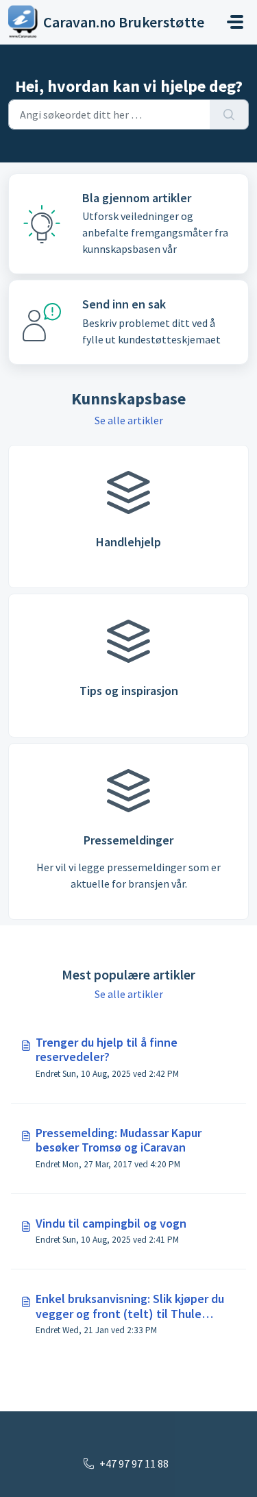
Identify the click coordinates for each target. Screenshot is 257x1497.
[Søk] (229, 114)
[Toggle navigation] (235, 22)
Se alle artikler (129, 420)
